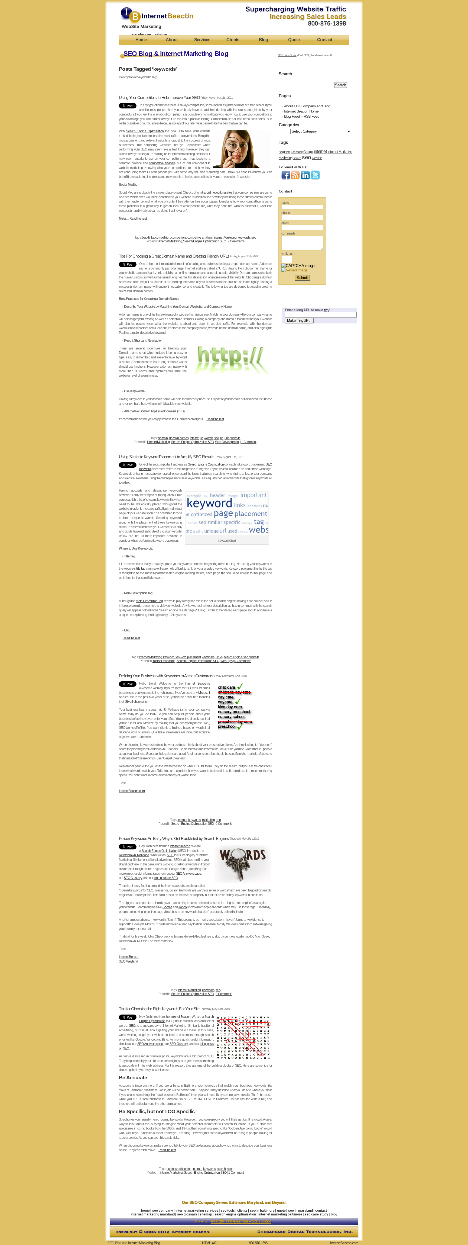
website (235, 438)
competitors (178, 237)
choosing (185, 1169)
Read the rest (138, 218)
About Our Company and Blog (307, 106)
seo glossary (141, 35)
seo (253, 237)
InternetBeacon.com (132, 791)
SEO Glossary (133, 878)
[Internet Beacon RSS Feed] (295, 178)
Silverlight (131, 702)
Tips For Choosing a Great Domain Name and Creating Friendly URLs (174, 256)
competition (162, 237)
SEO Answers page (188, 873)
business (172, 1169)
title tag (140, 568)
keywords (244, 237)
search (221, 1169)
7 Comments (236, 241)
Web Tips (226, 661)
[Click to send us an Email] (234, 1223)
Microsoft (204, 693)
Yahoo (182, 907)
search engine (233, 657)
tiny (326, 310)
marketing (208, 820)
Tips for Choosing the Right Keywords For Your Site (159, 1009)
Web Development (227, 442)
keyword (168, 657)
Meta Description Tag (149, 601)
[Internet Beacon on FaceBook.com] (285, 178)
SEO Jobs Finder (287, 55)
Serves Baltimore (230, 1202)
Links (219, 657)
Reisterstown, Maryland (134, 855)
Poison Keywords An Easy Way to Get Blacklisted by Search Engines (174, 838)
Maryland (255, 1202)
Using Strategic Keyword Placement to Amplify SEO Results (166, 457)
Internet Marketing (225, 237)
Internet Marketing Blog (144, 1243)
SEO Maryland (128, 961)
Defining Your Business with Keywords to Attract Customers (166, 676)
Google (167, 907)
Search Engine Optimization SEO (204, 241)
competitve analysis (200, 237)
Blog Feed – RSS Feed (302, 116)
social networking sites (217, 192)
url (221, 438)
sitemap (161, 35)
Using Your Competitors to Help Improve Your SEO (159, 97)
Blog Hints (284, 151)
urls (227, 438)
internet (194, 438)
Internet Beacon (180, 846)
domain (163, 438)
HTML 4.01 (209, 1243)
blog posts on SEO (166, 878)
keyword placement (188, 657)
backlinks (148, 237)
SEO (170, 855)
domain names (178, 438)
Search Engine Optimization (145, 131)
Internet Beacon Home (301, 111)
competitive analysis (162, 163)
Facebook (297, 151)
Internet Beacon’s (197, 683)
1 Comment (248, 442)
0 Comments (242, 661)
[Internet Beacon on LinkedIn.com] (305, 178)
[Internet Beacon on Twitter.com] (315, 178)
